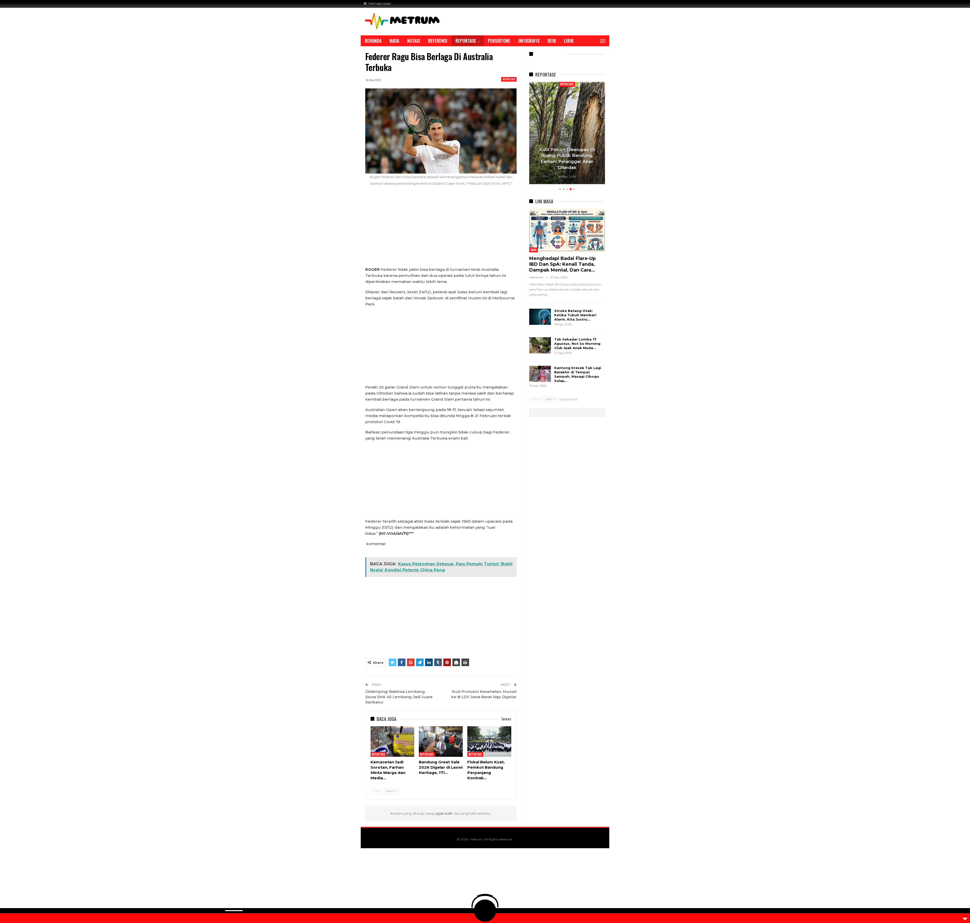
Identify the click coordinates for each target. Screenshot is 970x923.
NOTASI (413, 40)
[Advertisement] (441, 229)
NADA (394, 40)
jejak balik (444, 813)
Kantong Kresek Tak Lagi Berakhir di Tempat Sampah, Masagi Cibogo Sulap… (577, 374)
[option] (567, 134)
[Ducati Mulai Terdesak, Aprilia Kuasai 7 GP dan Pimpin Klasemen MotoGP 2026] (567, 133)
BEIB (552, 40)
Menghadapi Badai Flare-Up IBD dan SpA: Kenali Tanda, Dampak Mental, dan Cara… (562, 264)
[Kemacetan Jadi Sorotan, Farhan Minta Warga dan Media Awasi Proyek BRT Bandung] (393, 741)
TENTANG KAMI (379, 4)
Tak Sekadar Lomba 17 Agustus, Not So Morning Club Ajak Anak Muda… (577, 343)
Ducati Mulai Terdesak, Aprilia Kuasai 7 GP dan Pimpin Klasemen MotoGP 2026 (567, 161)
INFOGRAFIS (529, 40)
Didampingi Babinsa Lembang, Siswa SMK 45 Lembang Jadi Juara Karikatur (398, 697)
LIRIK (568, 40)
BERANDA (373, 40)
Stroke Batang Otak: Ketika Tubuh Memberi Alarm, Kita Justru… (575, 315)
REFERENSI (437, 40)
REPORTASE (465, 40)
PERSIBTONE (499, 40)
